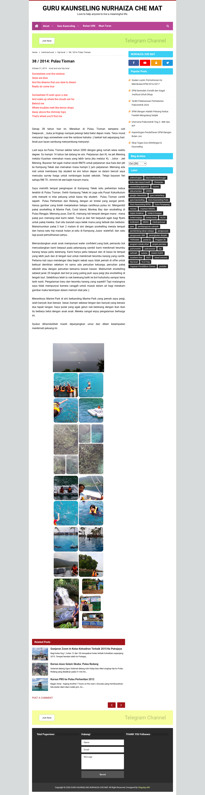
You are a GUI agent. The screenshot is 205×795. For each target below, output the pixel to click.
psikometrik (135, 248)
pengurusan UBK (137, 235)
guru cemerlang (157, 195)
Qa (160, 248)
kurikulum (134, 222)
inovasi (133, 209)
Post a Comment (42, 697)
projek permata (159, 244)
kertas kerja (151, 217)
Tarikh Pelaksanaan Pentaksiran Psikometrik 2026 (148, 103)
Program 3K (160, 239)
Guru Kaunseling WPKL (140, 204)
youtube (162, 266)
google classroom (138, 195)
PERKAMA (134, 239)
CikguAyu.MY (144, 787)
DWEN (149, 191)
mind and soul (55, 68)
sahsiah (133, 253)
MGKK (146, 222)
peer (132, 226)
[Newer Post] (112, 705)
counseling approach (139, 186)
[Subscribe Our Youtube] (145, 63)
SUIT (148, 257)
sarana (144, 253)
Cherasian (158, 182)
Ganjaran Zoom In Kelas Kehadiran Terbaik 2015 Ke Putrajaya (86, 649)
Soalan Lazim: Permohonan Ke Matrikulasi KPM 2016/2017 (147, 82)
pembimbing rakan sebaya (142, 231)
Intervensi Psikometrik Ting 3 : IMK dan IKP (151, 124)
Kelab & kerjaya (155, 213)
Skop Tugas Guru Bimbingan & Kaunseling (147, 144)
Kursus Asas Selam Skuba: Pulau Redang (74, 664)
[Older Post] (121, 705)
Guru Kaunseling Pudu (158, 200)
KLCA (162, 217)
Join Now (47, 41)
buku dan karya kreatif (140, 182)
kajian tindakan (137, 213)
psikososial (150, 248)
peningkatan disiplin (158, 235)
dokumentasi (136, 191)
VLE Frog (146, 262)
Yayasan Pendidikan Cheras (142, 266)
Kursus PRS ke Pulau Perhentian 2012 (72, 679)
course (156, 186)
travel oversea (161, 257)
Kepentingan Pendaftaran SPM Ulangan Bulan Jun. (151, 134)
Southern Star (136, 257)
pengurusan (163, 231)
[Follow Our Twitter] (167, 63)
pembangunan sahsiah (148, 226)
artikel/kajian (136, 178)
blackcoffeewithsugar (156, 178)
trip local (65, 68)
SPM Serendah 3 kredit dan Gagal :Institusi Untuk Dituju (148, 92)
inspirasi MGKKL (147, 209)
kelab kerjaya (136, 217)
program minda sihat (139, 244)
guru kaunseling (137, 200)
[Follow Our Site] (156, 63)
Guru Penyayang (162, 204)
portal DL (147, 239)
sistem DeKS (157, 253)
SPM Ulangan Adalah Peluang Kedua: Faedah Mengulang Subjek (150, 113)
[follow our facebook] (133, 63)
